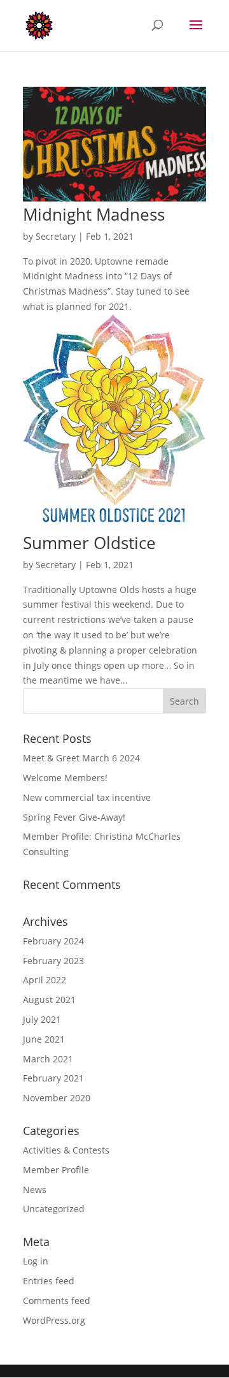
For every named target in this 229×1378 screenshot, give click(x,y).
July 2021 (42, 1019)
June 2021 (44, 1039)
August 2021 (49, 999)
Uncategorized (54, 1209)
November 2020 (56, 1098)
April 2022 (44, 980)
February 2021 (53, 1078)
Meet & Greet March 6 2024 (81, 758)
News (34, 1190)
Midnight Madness (94, 214)
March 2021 (48, 1059)
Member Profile (56, 1170)
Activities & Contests (66, 1150)
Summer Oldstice (89, 542)
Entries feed (48, 1281)
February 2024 (53, 941)
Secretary (56, 236)
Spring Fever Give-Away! (74, 817)
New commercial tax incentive (87, 797)
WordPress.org (54, 1320)
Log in (35, 1261)
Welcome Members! (65, 778)
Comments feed (56, 1300)
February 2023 (53, 961)
